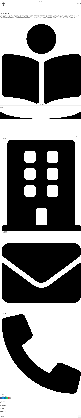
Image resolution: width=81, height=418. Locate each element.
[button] (1, 398)
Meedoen (77, 3)
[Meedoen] (80, 4)
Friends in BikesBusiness (6, 10)
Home (1, 10)
